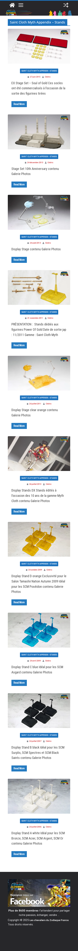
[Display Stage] (39, 212)
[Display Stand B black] (39, 710)
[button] (39, 453)
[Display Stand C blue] (39, 629)
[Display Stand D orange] (39, 539)
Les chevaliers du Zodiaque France (49, 920)
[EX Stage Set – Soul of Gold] (39, 46)
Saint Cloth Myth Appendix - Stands (39, 71)
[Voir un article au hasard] (65, 5)
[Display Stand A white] (39, 796)
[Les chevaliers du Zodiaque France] (12, 5)
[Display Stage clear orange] (39, 373)
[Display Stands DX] (39, 453)
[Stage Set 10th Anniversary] (39, 131)
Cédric (48, 77)
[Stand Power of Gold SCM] (39, 287)
